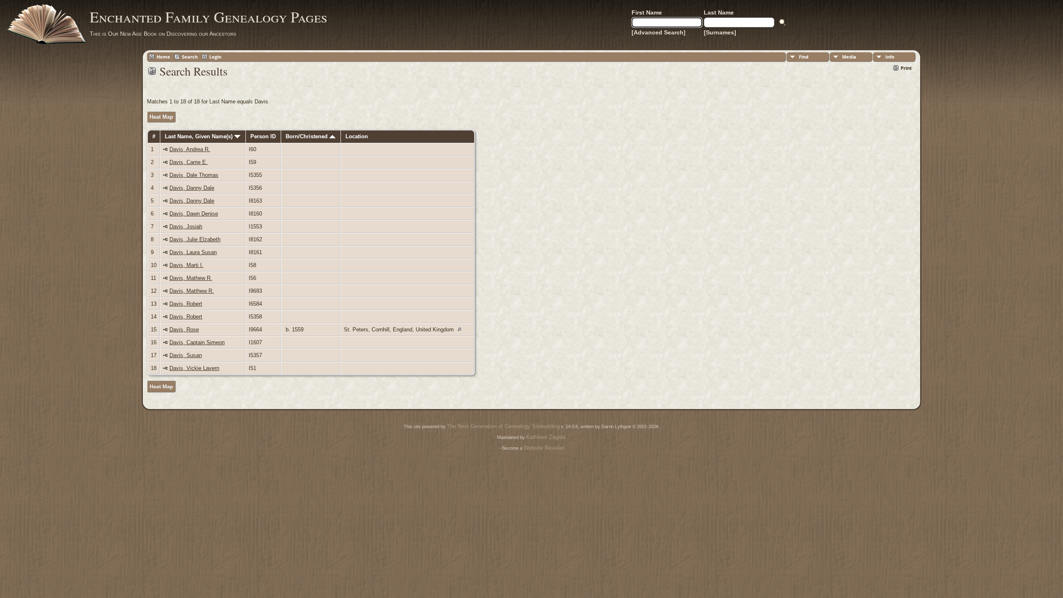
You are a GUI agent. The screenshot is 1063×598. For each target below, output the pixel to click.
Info (889, 57)
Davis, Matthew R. (191, 291)
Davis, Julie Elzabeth (194, 239)
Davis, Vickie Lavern (194, 368)
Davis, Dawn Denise (193, 214)
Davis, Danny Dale (191, 188)
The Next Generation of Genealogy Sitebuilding (503, 426)
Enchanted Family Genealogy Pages (208, 17)
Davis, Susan (185, 355)
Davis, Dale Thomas (193, 175)
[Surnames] (720, 32)
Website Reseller (544, 448)
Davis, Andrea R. (189, 149)
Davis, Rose (184, 329)
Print (906, 68)
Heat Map (161, 117)
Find (803, 57)
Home (163, 57)
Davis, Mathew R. (190, 278)
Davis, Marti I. (186, 265)
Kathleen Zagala (545, 437)
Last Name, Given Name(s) (199, 136)
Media (849, 57)
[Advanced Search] (659, 32)
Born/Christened (307, 136)
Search (190, 57)
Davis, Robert (185, 304)
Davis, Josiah (185, 226)
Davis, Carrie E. (188, 162)
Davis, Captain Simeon (197, 342)
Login (215, 57)
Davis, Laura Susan (193, 252)
